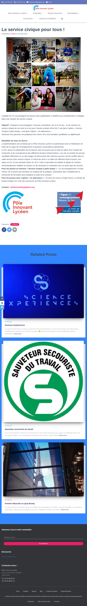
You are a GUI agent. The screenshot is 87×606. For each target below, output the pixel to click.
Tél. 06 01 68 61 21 (8, 581)
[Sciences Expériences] (43, 291)
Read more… (18, 334)
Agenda (34, 591)
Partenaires (72, 13)
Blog (41, 591)
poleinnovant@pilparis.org (36, 2)
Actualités (28, 19)
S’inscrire (37, 13)
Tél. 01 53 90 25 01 (8, 578)
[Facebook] (2, 299)
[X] (2, 303)
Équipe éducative (55, 13)
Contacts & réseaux (47, 19)
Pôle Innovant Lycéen (17, 13)
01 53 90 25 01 (8, 2)
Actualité (25, 591)
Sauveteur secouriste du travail (19, 429)
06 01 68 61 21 (21, 2)
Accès (50, 2)
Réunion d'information (9, 556)
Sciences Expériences (15, 325)
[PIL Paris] (43, 8)
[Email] (2, 307)
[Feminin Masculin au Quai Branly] (43, 469)
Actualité (15, 224)
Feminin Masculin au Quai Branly (20, 503)
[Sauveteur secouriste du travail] (43, 381)
